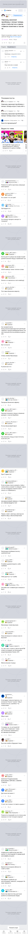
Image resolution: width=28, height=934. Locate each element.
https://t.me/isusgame (15, 36)
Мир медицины (13, 812)
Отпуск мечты (13, 120)
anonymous (6, 120)
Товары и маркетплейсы (15, 646)
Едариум (9, 16)
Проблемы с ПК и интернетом (15, 585)
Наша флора (11, 278)
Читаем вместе (12, 891)
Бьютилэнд (11, 864)
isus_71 (6, 101)
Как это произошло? (9, 123)
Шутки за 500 (13, 182)
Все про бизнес (12, 400)
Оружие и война (13, 217)
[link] (12, 142)
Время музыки (13, 549)
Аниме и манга (13, 724)
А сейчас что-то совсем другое (14, 206)
